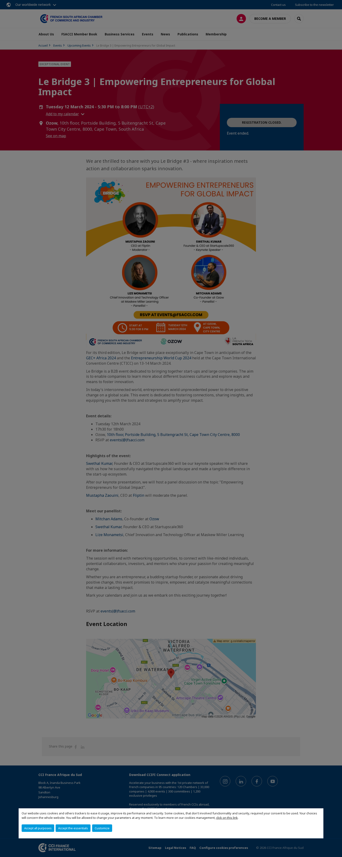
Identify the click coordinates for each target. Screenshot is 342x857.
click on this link (227, 818)
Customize (102, 828)
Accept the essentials (73, 828)
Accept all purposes (38, 828)
